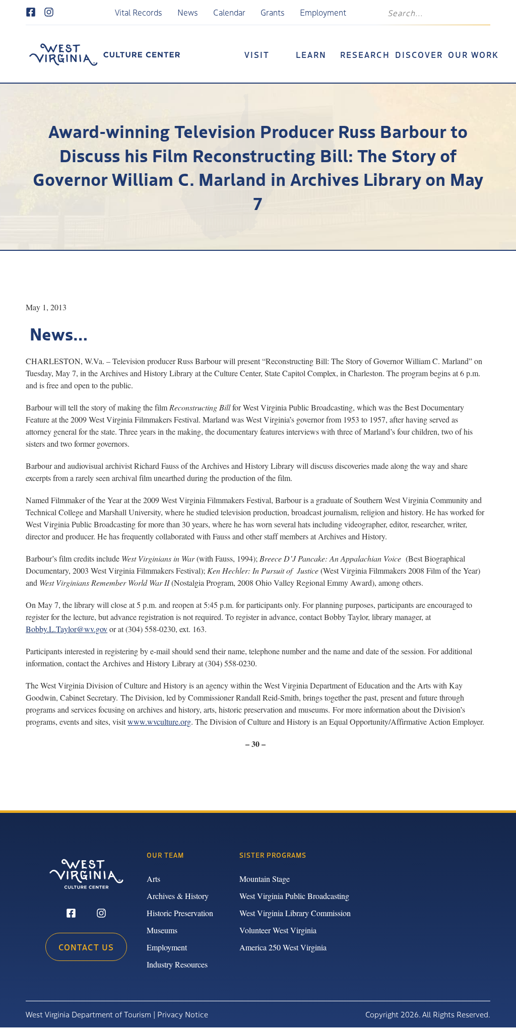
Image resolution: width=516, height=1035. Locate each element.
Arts (153, 878)
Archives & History (178, 895)
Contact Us (86, 946)
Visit (257, 54)
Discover (419, 54)
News (187, 12)
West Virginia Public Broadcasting (294, 895)
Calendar (229, 12)
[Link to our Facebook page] (31, 12)
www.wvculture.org (159, 721)
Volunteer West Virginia (277, 930)
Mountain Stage (264, 878)
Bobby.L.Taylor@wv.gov (66, 629)
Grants (273, 12)
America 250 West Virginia (283, 947)
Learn (311, 54)
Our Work (473, 54)
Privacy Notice (182, 1014)
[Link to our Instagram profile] (49, 12)
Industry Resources (177, 964)
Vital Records (138, 12)
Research (365, 54)
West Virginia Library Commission (295, 913)
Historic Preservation (180, 913)
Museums (162, 930)
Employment (323, 12)
